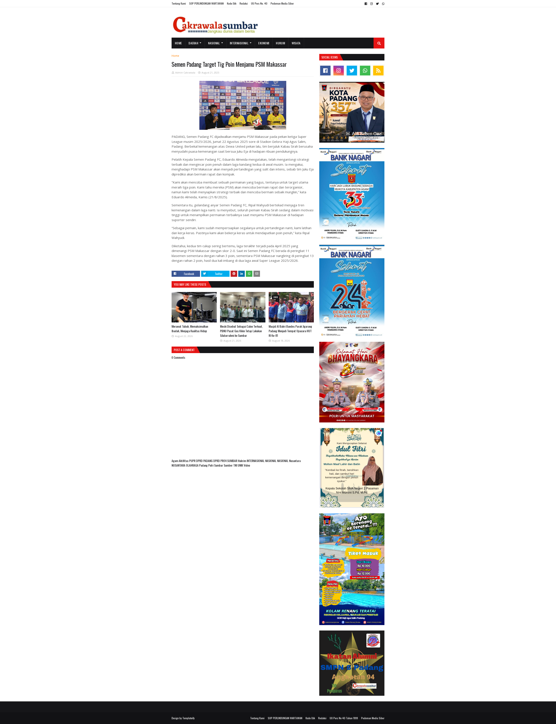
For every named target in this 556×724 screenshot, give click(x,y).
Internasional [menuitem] (239, 43)
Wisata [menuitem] (296, 43)
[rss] (378, 70)
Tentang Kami (179, 3)
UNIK (241, 465)
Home (175, 56)
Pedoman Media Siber (282, 3)
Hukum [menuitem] (280, 43)
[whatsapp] (382, 3)
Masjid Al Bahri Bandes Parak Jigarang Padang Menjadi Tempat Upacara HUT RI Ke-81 (290, 331)
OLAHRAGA (192, 465)
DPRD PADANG (204, 460)
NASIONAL (271, 460)
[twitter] (377, 3)
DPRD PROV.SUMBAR (225, 460)
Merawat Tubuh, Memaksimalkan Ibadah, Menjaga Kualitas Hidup (190, 328)
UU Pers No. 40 (259, 3)
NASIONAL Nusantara (289, 460)
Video (247, 465)
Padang (203, 465)
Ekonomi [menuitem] (263, 43)
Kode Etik (231, 3)
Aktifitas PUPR (187, 460)
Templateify (188, 718)
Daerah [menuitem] (193, 43)
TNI (235, 465)
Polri (211, 465)
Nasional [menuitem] (214, 43)
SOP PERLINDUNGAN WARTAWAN (206, 3)
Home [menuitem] (178, 43)
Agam (175, 460)
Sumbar (219, 465)
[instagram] (371, 3)
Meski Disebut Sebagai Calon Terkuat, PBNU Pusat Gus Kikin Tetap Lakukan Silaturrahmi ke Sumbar (241, 331)
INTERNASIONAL (256, 460)
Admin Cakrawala (185, 72)
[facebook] (366, 3)
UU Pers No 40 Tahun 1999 (344, 718)
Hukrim (242, 460)
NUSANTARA (179, 465)
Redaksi (244, 3)
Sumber (228, 465)
